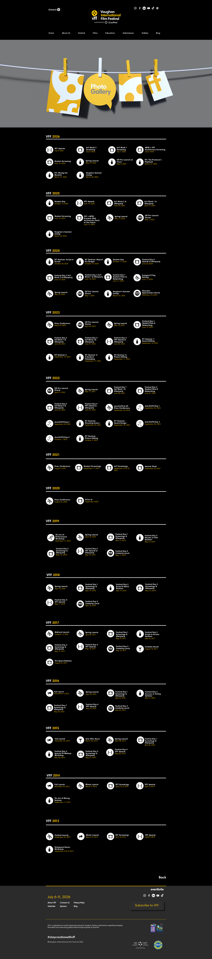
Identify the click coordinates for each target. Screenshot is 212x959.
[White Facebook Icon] (139, 8)
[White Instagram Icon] (135, 8)
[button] (68, 33)
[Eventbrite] (157, 8)
